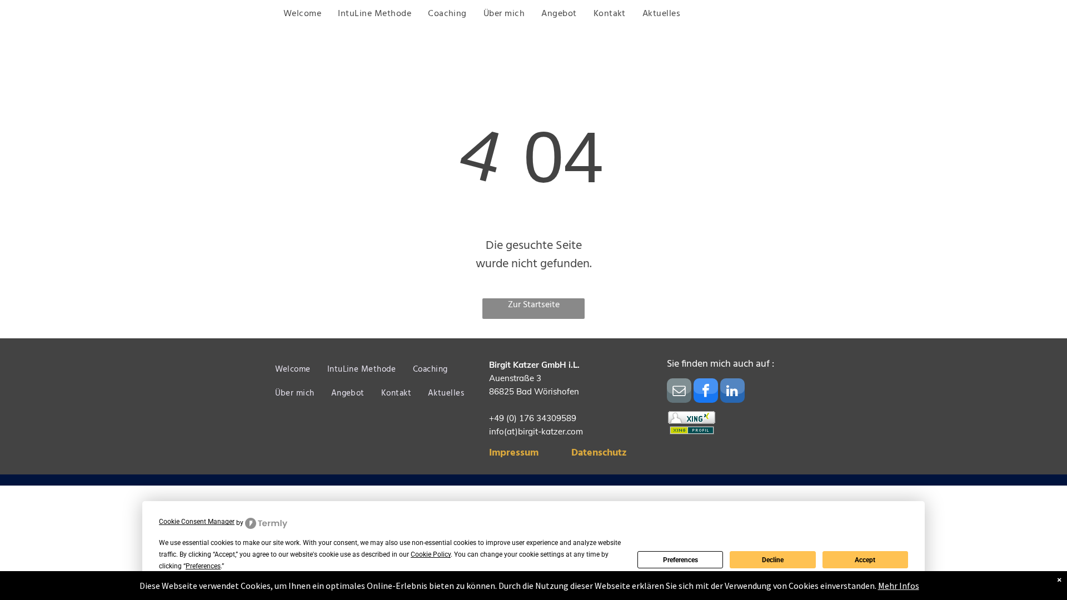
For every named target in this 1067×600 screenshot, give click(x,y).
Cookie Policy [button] (431, 554)
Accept (865, 560)
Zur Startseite (534, 305)
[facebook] (706, 392)
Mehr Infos (898, 585)
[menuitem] (302, 14)
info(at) (503, 431)
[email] (679, 392)
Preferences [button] (203, 566)
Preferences (680, 560)
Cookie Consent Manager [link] (197, 522)
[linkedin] (732, 392)
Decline (773, 560)
